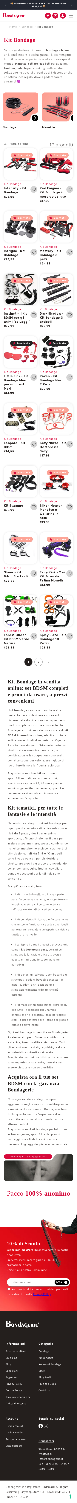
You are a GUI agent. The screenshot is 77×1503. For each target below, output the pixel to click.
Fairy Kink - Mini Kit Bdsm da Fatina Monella (52, 576)
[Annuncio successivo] (72, 5)
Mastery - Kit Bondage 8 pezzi (50, 255)
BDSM (41, 1370)
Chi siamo (11, 1357)
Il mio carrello (14, 1432)
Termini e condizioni (18, 1397)
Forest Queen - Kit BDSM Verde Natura (16, 639)
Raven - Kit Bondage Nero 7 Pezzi (52, 380)
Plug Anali (44, 1377)
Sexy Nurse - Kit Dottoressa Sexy (53, 447)
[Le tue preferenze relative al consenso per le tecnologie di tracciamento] (70, 1496)
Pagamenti (12, 1377)
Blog (8, 1364)
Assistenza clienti (16, 1351)
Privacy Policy (42, 1294)
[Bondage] (20, 106)
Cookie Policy (14, 1390)
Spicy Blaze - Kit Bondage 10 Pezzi (53, 639)
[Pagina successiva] (48, 662)
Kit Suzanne (13, 505)
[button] (48, 16)
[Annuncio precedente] (5, 5)
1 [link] (28, 661)
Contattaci (46, 1441)
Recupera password (17, 1439)
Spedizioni (12, 1370)
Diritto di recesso (16, 1403)
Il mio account (14, 1426)
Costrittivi (44, 1390)
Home (13, 26)
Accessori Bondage (49, 1364)
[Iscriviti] (62, 1282)
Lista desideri (14, 1445)
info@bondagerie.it (50, 1458)
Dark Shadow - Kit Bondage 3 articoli (52, 318)
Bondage (27, 26)
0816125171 (45, 1448)
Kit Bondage (45, 26)
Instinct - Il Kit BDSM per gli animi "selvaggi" (17, 318)
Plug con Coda (47, 1383)
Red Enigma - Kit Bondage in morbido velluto (53, 192)
